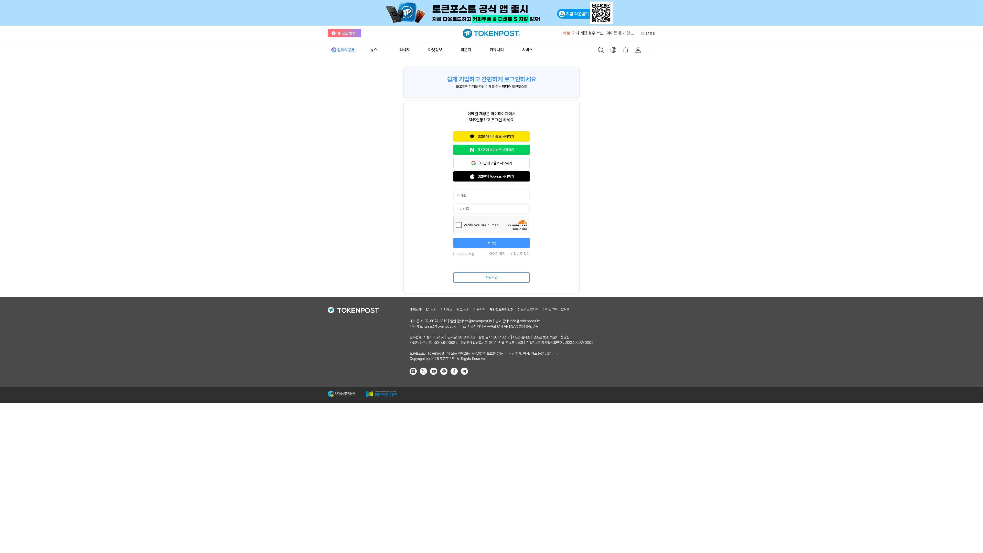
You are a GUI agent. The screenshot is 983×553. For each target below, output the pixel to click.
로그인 (491, 243)
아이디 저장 (466, 254)
